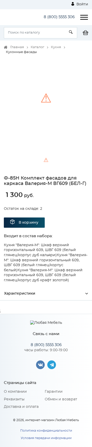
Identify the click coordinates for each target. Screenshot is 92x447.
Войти (81, 4)
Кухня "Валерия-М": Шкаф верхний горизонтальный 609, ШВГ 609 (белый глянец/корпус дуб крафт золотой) (43, 275)
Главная (17, 47)
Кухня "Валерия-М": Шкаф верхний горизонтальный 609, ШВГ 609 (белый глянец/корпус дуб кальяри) (40, 250)
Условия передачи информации (46, 438)
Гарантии (54, 391)
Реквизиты (14, 399)
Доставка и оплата (21, 407)
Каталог (37, 47)
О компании (15, 391)
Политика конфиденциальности (46, 430)
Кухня (56, 47)
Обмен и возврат (61, 399)
